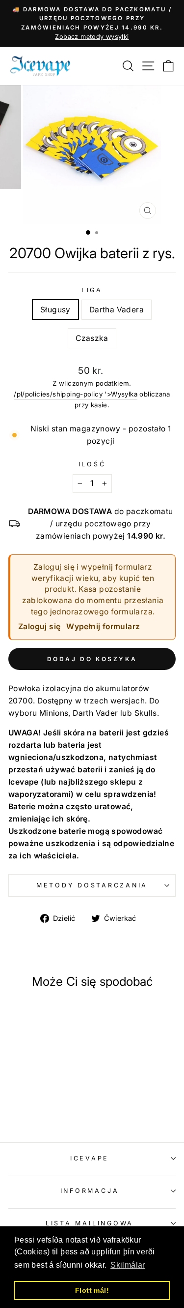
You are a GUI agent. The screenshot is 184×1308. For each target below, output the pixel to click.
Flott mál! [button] (92, 1290)
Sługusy (55, 309)
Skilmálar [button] (127, 1265)
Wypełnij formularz (103, 626)
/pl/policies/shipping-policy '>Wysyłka (75, 394)
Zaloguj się (39, 626)
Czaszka (92, 338)
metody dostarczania (92, 885)
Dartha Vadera (116, 309)
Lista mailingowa (89, 1223)
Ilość (92, 464)
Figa (92, 290)
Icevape (89, 1158)
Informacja (89, 1190)
